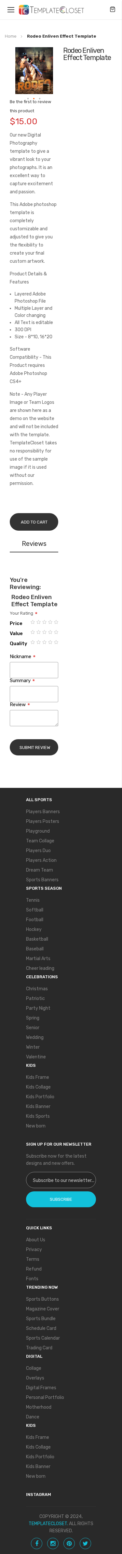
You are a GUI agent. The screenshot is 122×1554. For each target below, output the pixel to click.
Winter (33, 1047)
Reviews (34, 544)
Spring (32, 1018)
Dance (32, 1417)
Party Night (38, 1008)
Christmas (37, 989)
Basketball (37, 939)
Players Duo (38, 850)
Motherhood (38, 1407)
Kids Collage (38, 1087)
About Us (35, 1240)
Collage (33, 1368)
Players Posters (42, 821)
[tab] (34, 544)
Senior (32, 1027)
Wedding (35, 1037)
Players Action (41, 860)
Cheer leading (40, 968)
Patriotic (35, 998)
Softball (34, 910)
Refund (34, 1269)
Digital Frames (41, 1388)
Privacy (34, 1249)
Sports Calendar (43, 1338)
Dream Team (39, 870)
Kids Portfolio (40, 1097)
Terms (32, 1259)
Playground (38, 831)
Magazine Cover (42, 1309)
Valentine (36, 1057)
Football (34, 919)
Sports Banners (42, 880)
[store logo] (51, 10)
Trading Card (39, 1348)
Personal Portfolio (45, 1397)
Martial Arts (38, 958)
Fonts (32, 1279)
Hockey (34, 929)
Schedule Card (41, 1328)
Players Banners (43, 811)
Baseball (35, 949)
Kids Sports (38, 1116)
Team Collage (40, 841)
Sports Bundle (41, 1318)
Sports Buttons (42, 1299)
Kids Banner (38, 1106)
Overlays (35, 1378)
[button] (28, 99)
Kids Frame (37, 1077)
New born (36, 1126)
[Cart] (112, 9)
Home (11, 36)
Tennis (33, 900)
